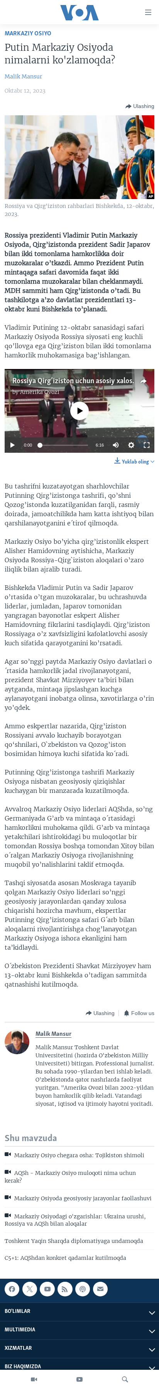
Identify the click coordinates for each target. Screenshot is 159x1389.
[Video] (34, 1379)
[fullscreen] (146, 445)
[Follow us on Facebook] (12, 1289)
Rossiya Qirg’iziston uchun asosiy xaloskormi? (83, 381)
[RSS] (65, 1289)
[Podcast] (82, 1289)
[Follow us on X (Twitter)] (29, 1289)
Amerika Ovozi (39, 392)
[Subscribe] (100, 1289)
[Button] (139, 106)
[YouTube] (79, 1379)
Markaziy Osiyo (28, 33)
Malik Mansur (23, 76)
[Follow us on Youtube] (47, 1289)
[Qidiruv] (125, 1379)
